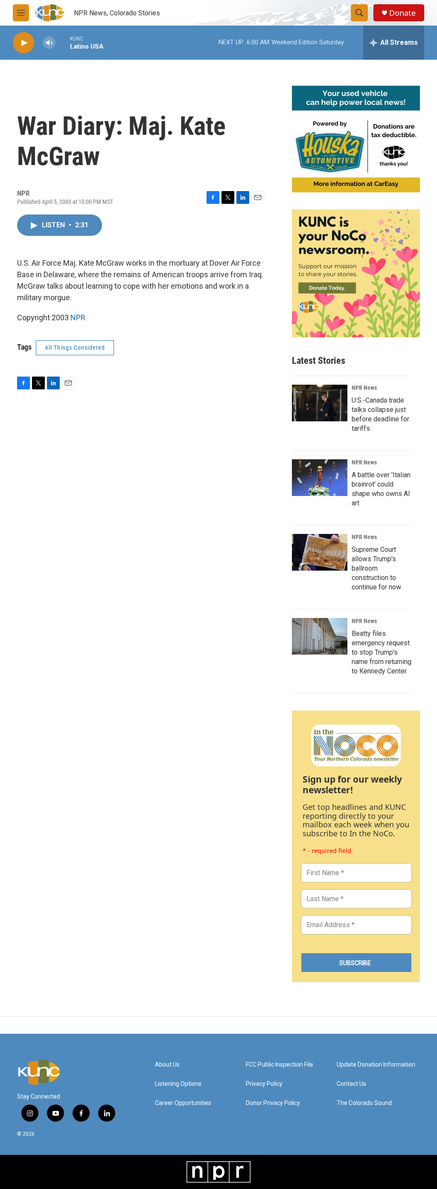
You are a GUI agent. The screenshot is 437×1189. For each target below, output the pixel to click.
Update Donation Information (376, 1064)
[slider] (62, 42)
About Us (167, 1064)
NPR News (364, 387)
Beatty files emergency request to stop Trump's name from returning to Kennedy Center (381, 652)
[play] (23, 43)
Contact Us (351, 1084)
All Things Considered (75, 347)
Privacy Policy (264, 1084)
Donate (402, 13)
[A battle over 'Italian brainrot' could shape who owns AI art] (319, 477)
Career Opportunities (183, 1103)
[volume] (49, 42)
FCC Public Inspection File (279, 1064)
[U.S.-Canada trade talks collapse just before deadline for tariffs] (319, 403)
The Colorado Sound (364, 1103)
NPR (77, 317)
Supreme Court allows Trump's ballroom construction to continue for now (376, 568)
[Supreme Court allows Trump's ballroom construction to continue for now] (319, 552)
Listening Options (178, 1084)
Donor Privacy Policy (273, 1103)
